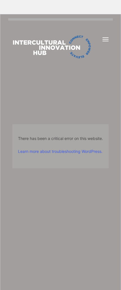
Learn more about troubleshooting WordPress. (60, 151)
